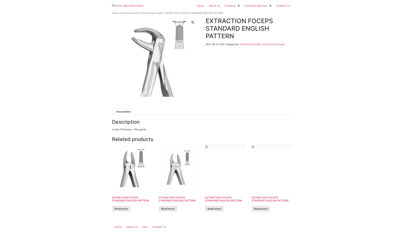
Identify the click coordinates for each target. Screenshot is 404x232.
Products (230, 5)
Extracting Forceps (153, 13)
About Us (214, 5)
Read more (121, 208)
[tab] (124, 111)
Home (200, 5)
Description (123, 111)
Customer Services (255, 5)
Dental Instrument (130, 13)
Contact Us (283, 5)
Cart (145, 226)
